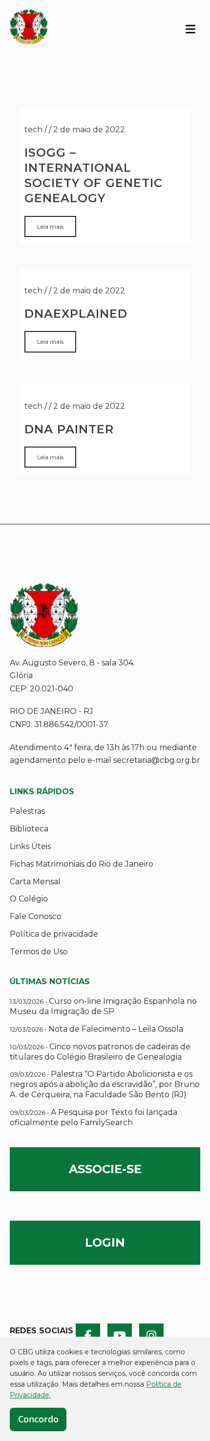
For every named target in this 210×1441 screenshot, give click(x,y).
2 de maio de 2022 (89, 129)
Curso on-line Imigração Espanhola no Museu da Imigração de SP (103, 1006)
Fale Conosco (36, 916)
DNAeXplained (75, 314)
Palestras (27, 811)
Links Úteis (30, 846)
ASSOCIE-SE (105, 1169)
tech (33, 129)
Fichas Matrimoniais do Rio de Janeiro (81, 864)
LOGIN (105, 1242)
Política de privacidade (54, 934)
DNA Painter (69, 429)
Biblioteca (29, 828)
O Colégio (29, 898)
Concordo (38, 1419)
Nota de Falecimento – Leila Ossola (96, 1029)
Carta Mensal (35, 881)
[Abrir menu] (190, 28)
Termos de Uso (39, 951)
